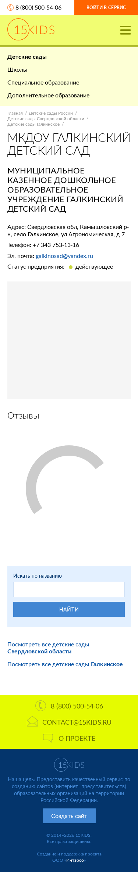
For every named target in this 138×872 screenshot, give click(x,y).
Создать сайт (69, 815)
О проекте (77, 738)
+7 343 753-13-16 (56, 244)
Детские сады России (51, 113)
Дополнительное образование (48, 94)
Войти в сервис (106, 7)
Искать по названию (37, 576)
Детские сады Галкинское (33, 124)
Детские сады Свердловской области (45, 118)
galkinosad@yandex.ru (64, 255)
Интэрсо (75, 860)
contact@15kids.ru (77, 722)
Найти (69, 609)
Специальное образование (43, 82)
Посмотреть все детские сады (48, 647)
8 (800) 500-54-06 (38, 7)
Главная (15, 113)
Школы (17, 69)
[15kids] (30, 29)
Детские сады (27, 56)
